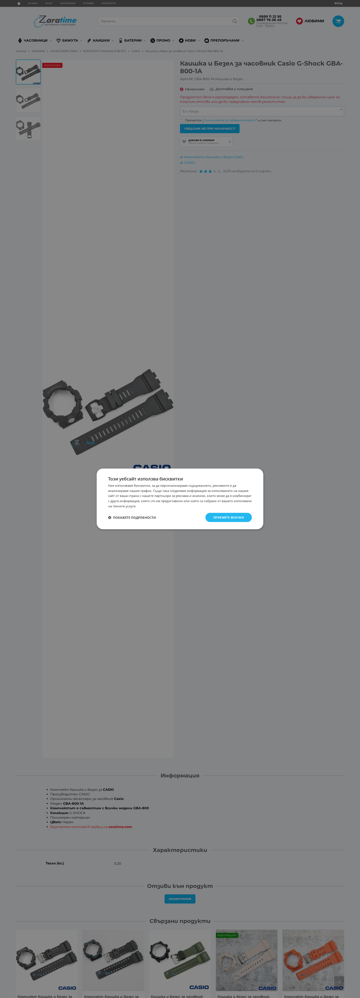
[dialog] (180, 499)
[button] (132, 517)
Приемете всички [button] (228, 517)
